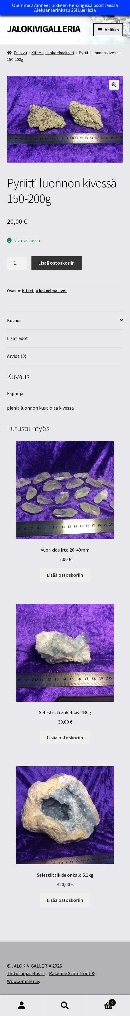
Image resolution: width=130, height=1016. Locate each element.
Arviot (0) (16, 356)
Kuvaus (14, 320)
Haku (64, 1005)
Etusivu (20, 52)
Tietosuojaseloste (26, 973)
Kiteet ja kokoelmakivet (52, 52)
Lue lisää (87, 10)
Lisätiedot (17, 338)
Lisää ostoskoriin (56, 263)
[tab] (65, 321)
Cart (100, 1000)
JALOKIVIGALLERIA (43, 29)
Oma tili (21, 1005)
